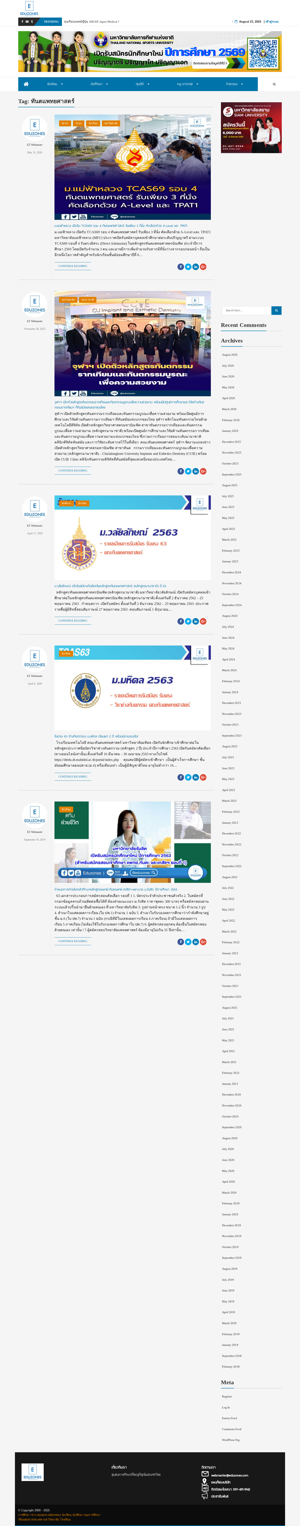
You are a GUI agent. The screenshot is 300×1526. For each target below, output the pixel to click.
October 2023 (230, 724)
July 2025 (228, 496)
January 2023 (230, 822)
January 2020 (230, 1214)
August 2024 (230, 615)
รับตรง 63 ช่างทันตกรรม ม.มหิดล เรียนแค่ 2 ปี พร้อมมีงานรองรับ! (96, 736)
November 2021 (231, 975)
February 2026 (231, 420)
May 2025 (228, 518)
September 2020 (232, 1127)
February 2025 (231, 550)
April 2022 (228, 920)
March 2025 (229, 539)
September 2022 (232, 866)
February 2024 (231, 681)
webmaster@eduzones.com (229, 1475)
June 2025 (228, 507)
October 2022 (230, 855)
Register (227, 1396)
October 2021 (230, 986)
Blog (65, 123)
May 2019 (228, 1301)
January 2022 (230, 953)
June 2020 (228, 1160)
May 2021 (228, 1040)
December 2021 (231, 964)
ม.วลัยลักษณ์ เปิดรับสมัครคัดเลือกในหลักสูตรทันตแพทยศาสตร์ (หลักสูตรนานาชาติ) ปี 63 (110, 586)
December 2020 (231, 1094)
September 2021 (232, 996)
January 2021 (230, 1083)
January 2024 (230, 692)
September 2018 (232, 1355)
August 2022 (230, 877)
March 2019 (229, 1323)
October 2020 (230, 1116)
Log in (226, 1407)
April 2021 (228, 1051)
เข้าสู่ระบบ (272, 21)
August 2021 (230, 1007)
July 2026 (228, 365)
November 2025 (231, 452)
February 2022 (231, 942)
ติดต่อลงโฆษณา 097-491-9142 (230, 1489)
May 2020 (228, 1171)
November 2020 (231, 1105)
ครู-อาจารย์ (88, 299)
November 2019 (231, 1236)
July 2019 (228, 1279)
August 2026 (230, 354)
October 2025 (230, 463)
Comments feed (231, 1429)
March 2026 (229, 409)
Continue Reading (72, 266)
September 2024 (232, 605)
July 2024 (228, 626)
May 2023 (228, 779)
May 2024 (228, 648)
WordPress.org (231, 1440)
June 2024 (228, 637)
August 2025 (230, 485)
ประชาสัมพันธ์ (219, 1496)
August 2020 (230, 1138)
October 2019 (230, 1247)
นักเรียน (93, 123)
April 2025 (228, 529)
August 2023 (230, 746)
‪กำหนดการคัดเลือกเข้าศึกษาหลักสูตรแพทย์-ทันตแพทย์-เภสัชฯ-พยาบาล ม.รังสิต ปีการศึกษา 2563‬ (115, 889)
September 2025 (232, 474)
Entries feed (229, 1418)
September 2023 (232, 735)
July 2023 (228, 757)
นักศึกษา (66, 503)
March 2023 (229, 800)
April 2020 (228, 1181)
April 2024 (228, 659)
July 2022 (228, 887)
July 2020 (228, 1149)
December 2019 (231, 1225)
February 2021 (231, 1072)
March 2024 (229, 670)
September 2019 (232, 1257)
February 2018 (231, 1366)
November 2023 (231, 713)
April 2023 (228, 790)
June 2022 (228, 898)
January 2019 (230, 1345)
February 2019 (231, 1334)
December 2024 (231, 572)
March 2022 (229, 931)
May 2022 (228, 909)
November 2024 (231, 583)
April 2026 (228, 398)
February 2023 (231, 811)
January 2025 (230, 561)
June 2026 (228, 376)
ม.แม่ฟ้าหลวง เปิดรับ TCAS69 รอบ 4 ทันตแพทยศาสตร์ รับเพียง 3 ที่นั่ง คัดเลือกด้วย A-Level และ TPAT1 (120, 226)
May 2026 (228, 387)
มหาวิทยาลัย (111, 123)
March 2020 (229, 1192)
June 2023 (228, 768)
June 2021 (228, 1029)
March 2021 (229, 1062)
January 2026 (230, 430)
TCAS (79, 123)
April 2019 (228, 1312)
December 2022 (231, 833)
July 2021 (228, 1018)
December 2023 (231, 703)
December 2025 (231, 441)
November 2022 (231, 844)
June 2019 (228, 1290)
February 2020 (231, 1203)
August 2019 (230, 1268)
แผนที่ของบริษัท (220, 1482)
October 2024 (230, 594)
